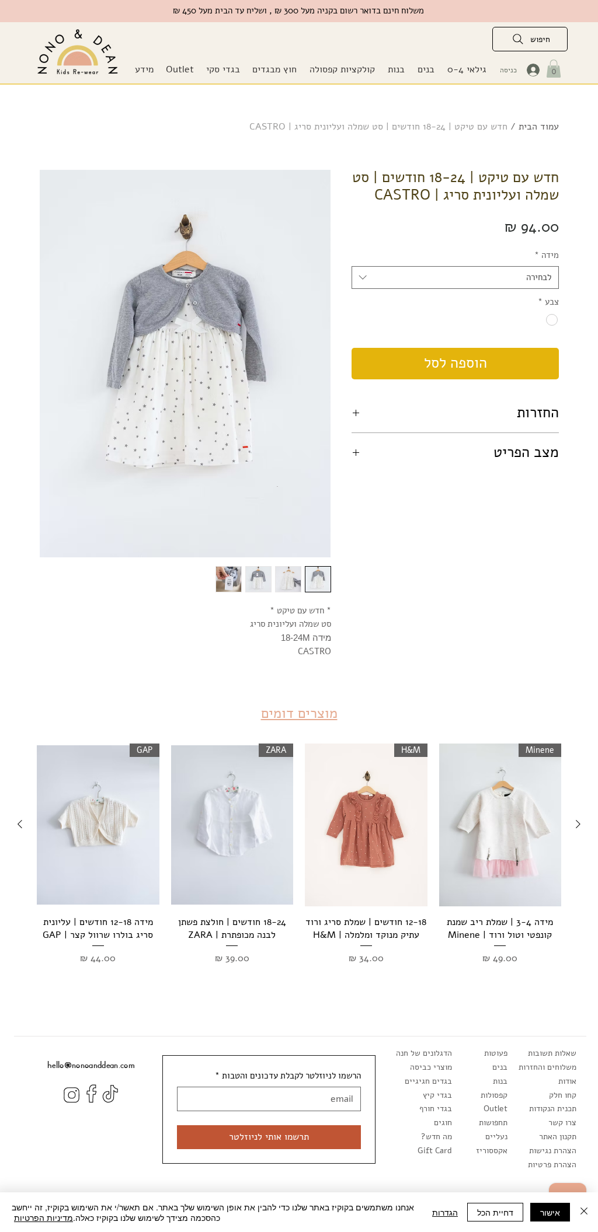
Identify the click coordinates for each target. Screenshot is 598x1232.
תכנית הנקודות (552, 1108)
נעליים (496, 1136)
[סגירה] (584, 1212)
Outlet (495, 1108)
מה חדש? (436, 1136)
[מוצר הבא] (20, 824)
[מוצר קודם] (578, 824)
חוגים (443, 1122)
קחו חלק (562, 1095)
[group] (299, 861)
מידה (546, 255)
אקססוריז (491, 1150)
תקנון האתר (557, 1136)
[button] (274, 69)
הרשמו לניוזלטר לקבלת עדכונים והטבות (288, 1075)
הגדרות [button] (445, 1212)
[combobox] (455, 277)
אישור (550, 1212)
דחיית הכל (495, 1212)
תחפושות (493, 1122)
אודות (567, 1081)
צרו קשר (562, 1122)
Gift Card (435, 1150)
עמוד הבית (539, 126)
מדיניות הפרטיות (43, 1217)
